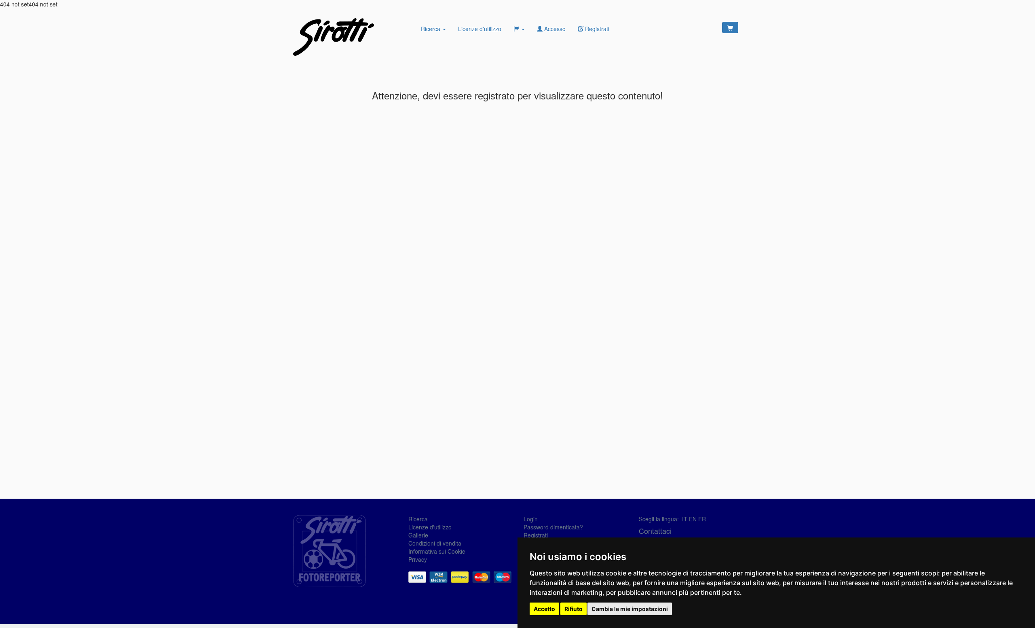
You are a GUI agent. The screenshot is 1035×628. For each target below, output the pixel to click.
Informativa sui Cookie (436, 551)
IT (684, 519)
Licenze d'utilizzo (479, 29)
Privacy (417, 559)
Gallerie (418, 535)
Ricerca (431, 29)
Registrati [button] (596, 29)
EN (693, 519)
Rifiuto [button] (573, 608)
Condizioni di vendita (434, 543)
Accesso (554, 29)
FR (702, 519)
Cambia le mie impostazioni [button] (629, 608)
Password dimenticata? (553, 527)
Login (531, 519)
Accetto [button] (544, 608)
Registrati (536, 535)
